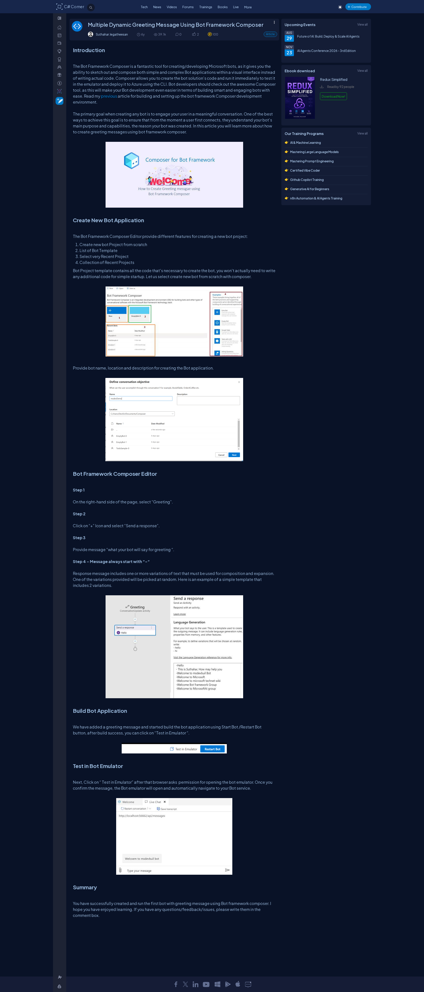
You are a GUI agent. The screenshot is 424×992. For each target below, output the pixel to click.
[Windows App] (217, 984)
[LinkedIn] (195, 984)
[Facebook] (175, 984)
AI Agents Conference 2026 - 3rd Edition (326, 51)
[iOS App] (238, 984)
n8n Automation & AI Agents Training (316, 198)
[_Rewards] (60, 83)
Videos (172, 7)
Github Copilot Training (307, 180)
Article (270, 34)
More (248, 7)
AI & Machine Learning (305, 142)
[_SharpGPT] (60, 91)
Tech (144, 7)
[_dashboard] (60, 35)
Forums (188, 7)
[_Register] (60, 977)
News (157, 7)
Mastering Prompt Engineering (312, 161)
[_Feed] (60, 27)
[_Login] (60, 986)
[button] (193, 34)
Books (223, 7)
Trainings (205, 7)
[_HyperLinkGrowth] (58, 100)
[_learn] (60, 51)
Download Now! (333, 96)
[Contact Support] (248, 984)
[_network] (60, 67)
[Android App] (228, 984)
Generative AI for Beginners (309, 189)
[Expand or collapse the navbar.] (60, 18)
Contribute (359, 7)
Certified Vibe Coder (305, 170)
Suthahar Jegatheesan (112, 34)
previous (109, 96)
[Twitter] (185, 984)
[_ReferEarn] (60, 75)
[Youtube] (206, 984)
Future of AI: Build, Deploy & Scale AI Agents (328, 36)
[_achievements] (60, 59)
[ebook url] (300, 117)
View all (362, 24)
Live (236, 7)
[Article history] (139, 34)
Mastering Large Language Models (314, 152)
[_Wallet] (60, 43)
